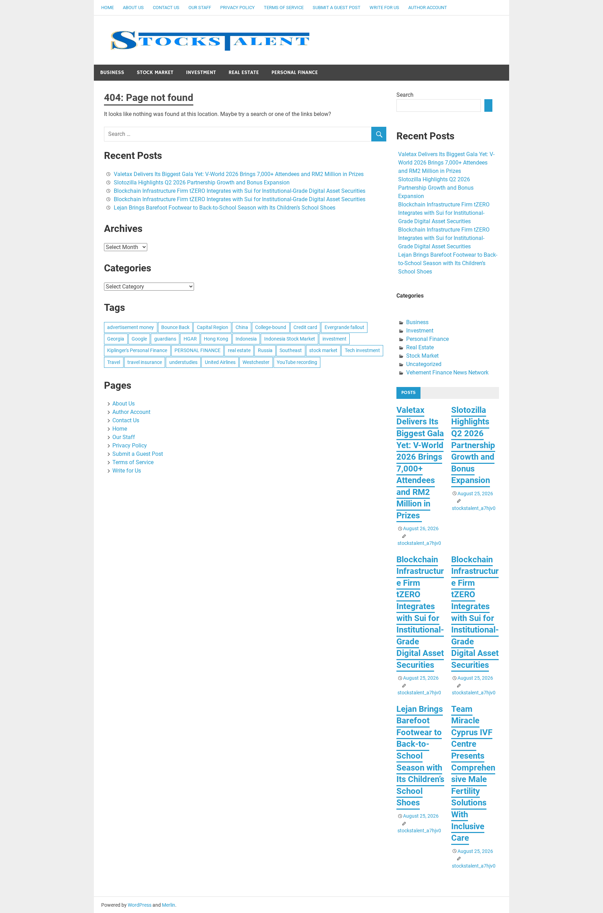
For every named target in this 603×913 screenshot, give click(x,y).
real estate (239, 350)
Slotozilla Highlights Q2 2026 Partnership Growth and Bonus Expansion (202, 182)
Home (107, 7)
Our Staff (199, 7)
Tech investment (362, 350)
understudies (183, 362)
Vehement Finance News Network (447, 372)
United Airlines (220, 362)
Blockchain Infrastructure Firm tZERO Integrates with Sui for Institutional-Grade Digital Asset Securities (239, 191)
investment (334, 339)
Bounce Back (175, 327)
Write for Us (384, 7)
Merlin (168, 905)
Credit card (305, 327)
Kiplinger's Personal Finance (137, 350)
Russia (265, 350)
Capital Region (212, 327)
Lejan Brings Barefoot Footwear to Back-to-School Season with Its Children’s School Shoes (224, 207)
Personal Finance (294, 72)
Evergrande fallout (344, 327)
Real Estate (244, 72)
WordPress (139, 905)
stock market (323, 350)
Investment (201, 72)
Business (112, 72)
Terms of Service (284, 7)
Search (405, 95)
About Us (133, 7)
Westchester (256, 362)
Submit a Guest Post (336, 7)
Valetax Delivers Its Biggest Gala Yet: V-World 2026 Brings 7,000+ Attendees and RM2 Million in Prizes (239, 174)
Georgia (115, 339)
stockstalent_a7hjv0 (419, 543)
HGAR (190, 339)
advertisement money (130, 327)
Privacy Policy (237, 7)
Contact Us (166, 7)
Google (139, 339)
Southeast (291, 350)
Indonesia (246, 339)
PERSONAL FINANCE (197, 350)
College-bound (270, 327)
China (242, 327)
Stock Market (155, 72)
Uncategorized (423, 364)
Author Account (427, 7)
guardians (165, 339)
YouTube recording (297, 362)
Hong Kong (216, 339)
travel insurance (144, 362)
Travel (113, 362)
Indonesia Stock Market (289, 339)
